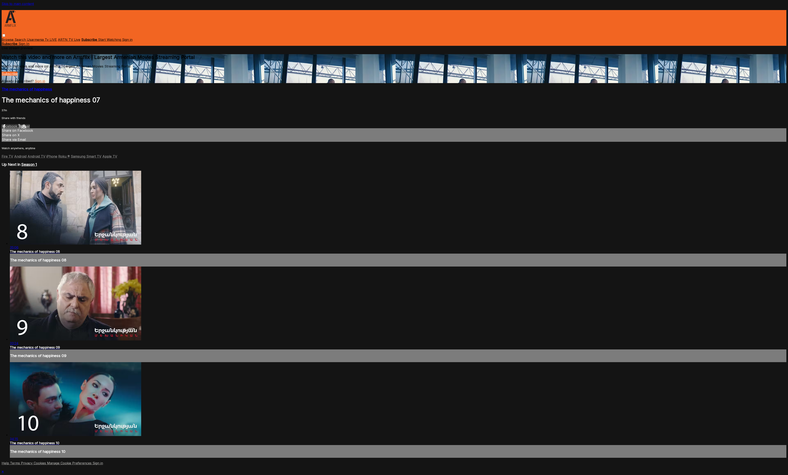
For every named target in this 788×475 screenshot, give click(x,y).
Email (26, 126)
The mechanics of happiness (27, 89)
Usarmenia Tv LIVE (42, 40)
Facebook (10, 126)
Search (21, 40)
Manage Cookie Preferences (70, 463)
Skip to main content (18, 4)
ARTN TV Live (69, 40)
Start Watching (110, 40)
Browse (8, 40)
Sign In (23, 44)
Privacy (27, 463)
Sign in (127, 40)
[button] (3, 35)
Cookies (40, 463)
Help (6, 463)
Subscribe (9, 74)
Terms (15, 463)
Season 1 (29, 164)
